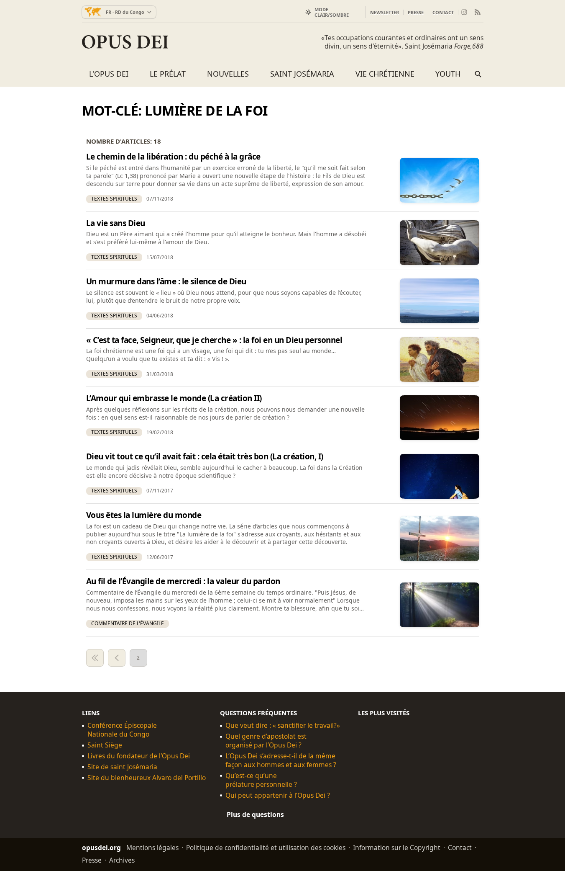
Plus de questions (255, 814)
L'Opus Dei (108, 74)
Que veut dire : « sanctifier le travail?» (282, 725)
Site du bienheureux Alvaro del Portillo (146, 777)
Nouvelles (228, 74)
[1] (95, 658)
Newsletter (384, 12)
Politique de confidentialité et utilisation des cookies (265, 847)
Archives (122, 859)
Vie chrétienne (384, 74)
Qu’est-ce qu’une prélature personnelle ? (261, 780)
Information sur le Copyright (396, 847)
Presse (416, 12)
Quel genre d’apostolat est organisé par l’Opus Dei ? (266, 741)
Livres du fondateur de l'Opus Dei (138, 756)
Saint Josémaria (302, 74)
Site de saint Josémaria (122, 767)
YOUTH (447, 74)
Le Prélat (168, 74)
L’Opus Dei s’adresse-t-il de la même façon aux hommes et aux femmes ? (280, 760)
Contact (443, 12)
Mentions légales (152, 847)
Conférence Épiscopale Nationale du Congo (122, 730)
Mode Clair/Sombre (331, 12)
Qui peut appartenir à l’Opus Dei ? (277, 795)
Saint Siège (104, 745)
